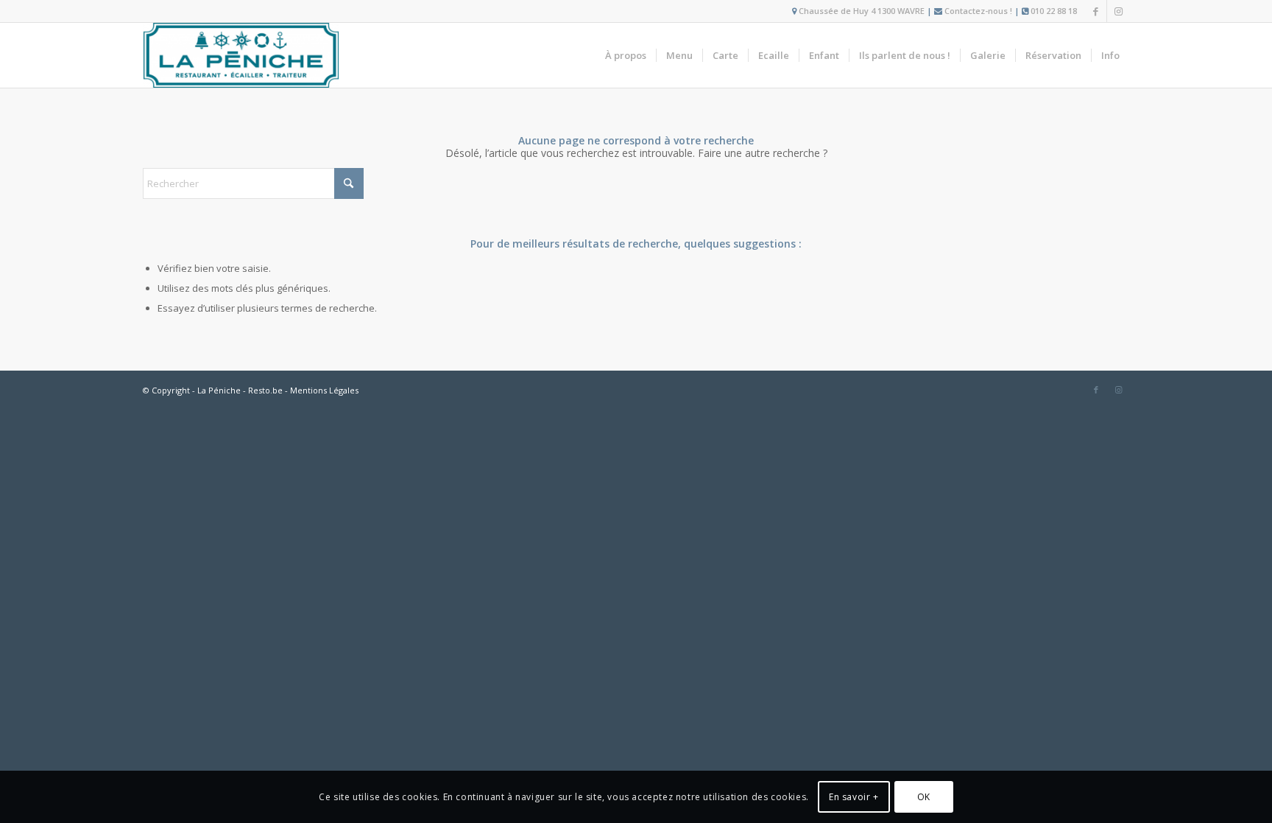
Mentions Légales (324, 390)
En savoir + (854, 797)
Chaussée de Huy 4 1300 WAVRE (862, 10)
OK (923, 797)
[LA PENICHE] (241, 55)
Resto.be (265, 390)
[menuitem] (626, 55)
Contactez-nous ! (978, 10)
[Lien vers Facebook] (1095, 11)
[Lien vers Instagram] (1118, 11)
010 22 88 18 (1054, 10)
